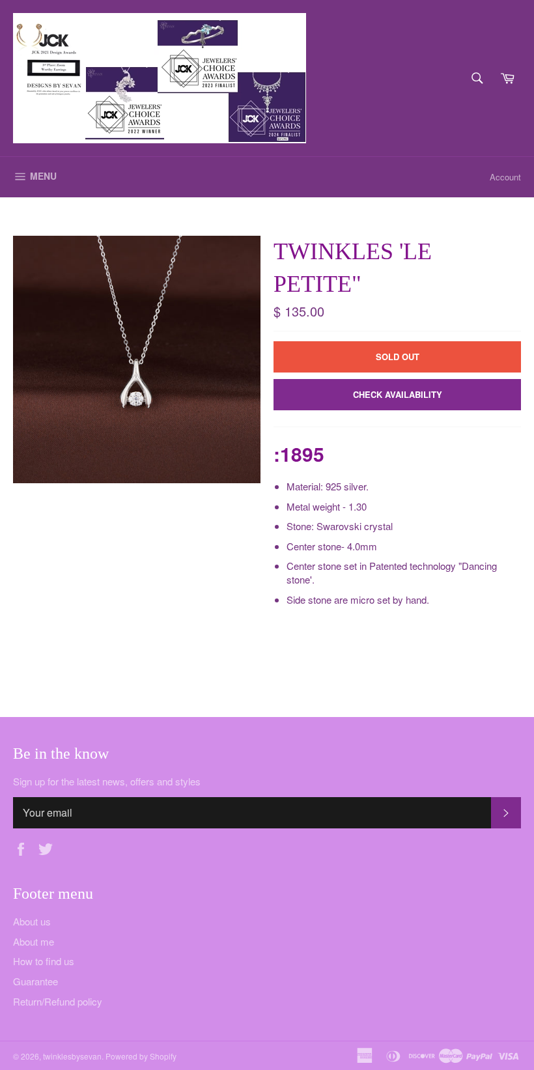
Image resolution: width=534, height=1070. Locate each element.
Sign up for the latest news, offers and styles (107, 781)
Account (505, 177)
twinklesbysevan (72, 1056)
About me (33, 941)
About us (32, 921)
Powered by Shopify (140, 1056)
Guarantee (35, 981)
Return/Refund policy (57, 1001)
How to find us (43, 961)
